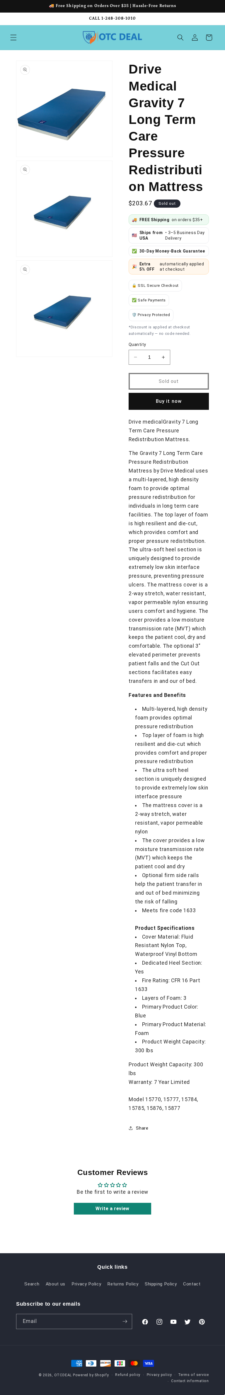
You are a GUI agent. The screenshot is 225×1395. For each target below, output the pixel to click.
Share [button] (142, 1128)
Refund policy (127, 1375)
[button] (13, 37)
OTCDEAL (63, 1375)
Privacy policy (159, 1375)
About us (55, 1284)
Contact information (190, 1381)
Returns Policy (122, 1284)
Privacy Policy (86, 1284)
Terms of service (193, 1375)
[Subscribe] (125, 1321)
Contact (192, 1284)
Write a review (112, 1208)
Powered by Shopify (91, 1375)
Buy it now (169, 401)
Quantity (137, 344)
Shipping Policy (161, 1284)
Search (31, 1284)
